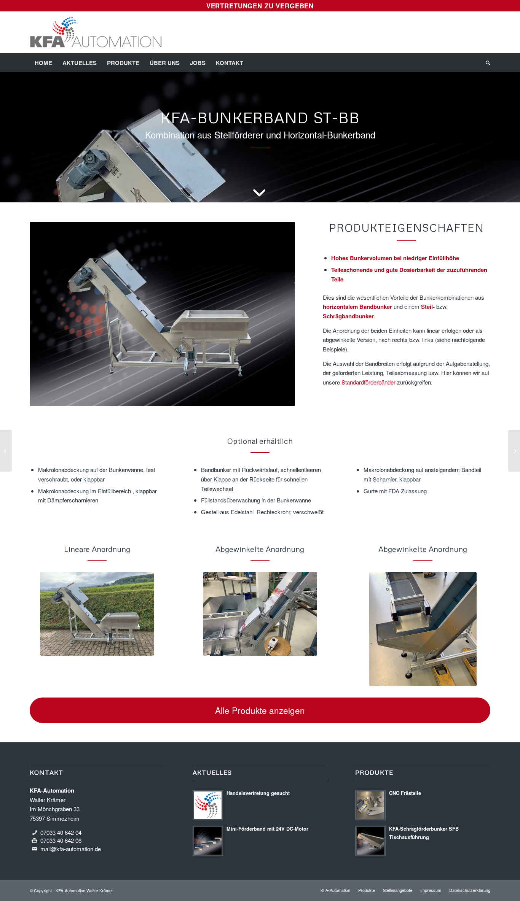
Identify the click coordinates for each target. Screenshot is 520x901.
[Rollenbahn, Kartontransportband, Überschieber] (514, 451)
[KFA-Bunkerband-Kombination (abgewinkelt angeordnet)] (260, 614)
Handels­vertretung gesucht (258, 793)
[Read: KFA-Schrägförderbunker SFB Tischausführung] (370, 841)
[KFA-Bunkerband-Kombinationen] (162, 314)
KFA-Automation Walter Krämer (84, 890)
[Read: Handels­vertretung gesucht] (208, 805)
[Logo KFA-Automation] (96, 32)
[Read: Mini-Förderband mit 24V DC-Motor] (208, 841)
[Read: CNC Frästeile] (370, 805)
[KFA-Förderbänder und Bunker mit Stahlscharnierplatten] (6, 451)
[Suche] (485, 62)
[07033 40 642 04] (34, 832)
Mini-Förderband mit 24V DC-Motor (267, 828)
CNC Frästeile (405, 793)
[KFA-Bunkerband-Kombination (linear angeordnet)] (97, 614)
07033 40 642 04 (60, 832)
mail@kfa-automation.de (70, 849)
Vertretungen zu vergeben (260, 5)
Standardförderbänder (368, 382)
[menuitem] (43, 62)
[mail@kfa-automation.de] (34, 849)
